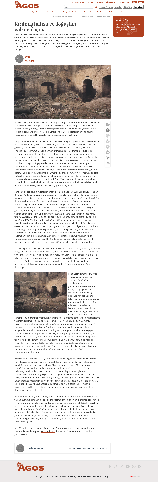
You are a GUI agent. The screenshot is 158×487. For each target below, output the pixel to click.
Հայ (134, 2)
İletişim (100, 2)
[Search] (96, 7)
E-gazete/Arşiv (78, 2)
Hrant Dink (138, 7)
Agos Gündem (37, 12)
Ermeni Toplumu (106, 7)
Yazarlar (118, 7)
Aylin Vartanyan (36, 448)
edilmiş (89, 242)
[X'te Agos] (121, 466)
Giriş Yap (125, 2)
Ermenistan (56, 12)
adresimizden (48, 431)
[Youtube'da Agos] (127, 466)
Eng (140, 2)
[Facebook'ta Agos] (109, 466)
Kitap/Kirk (128, 7)
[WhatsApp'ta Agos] (133, 466)
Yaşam (123, 12)
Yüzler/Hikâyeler (76, 12)
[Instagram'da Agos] (115, 466)
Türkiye (47, 12)
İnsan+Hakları (90, 12)
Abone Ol (112, 2)
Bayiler (90, 2)
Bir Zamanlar (102, 12)
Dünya (65, 12)
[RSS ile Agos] (139, 466)
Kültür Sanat (114, 12)
